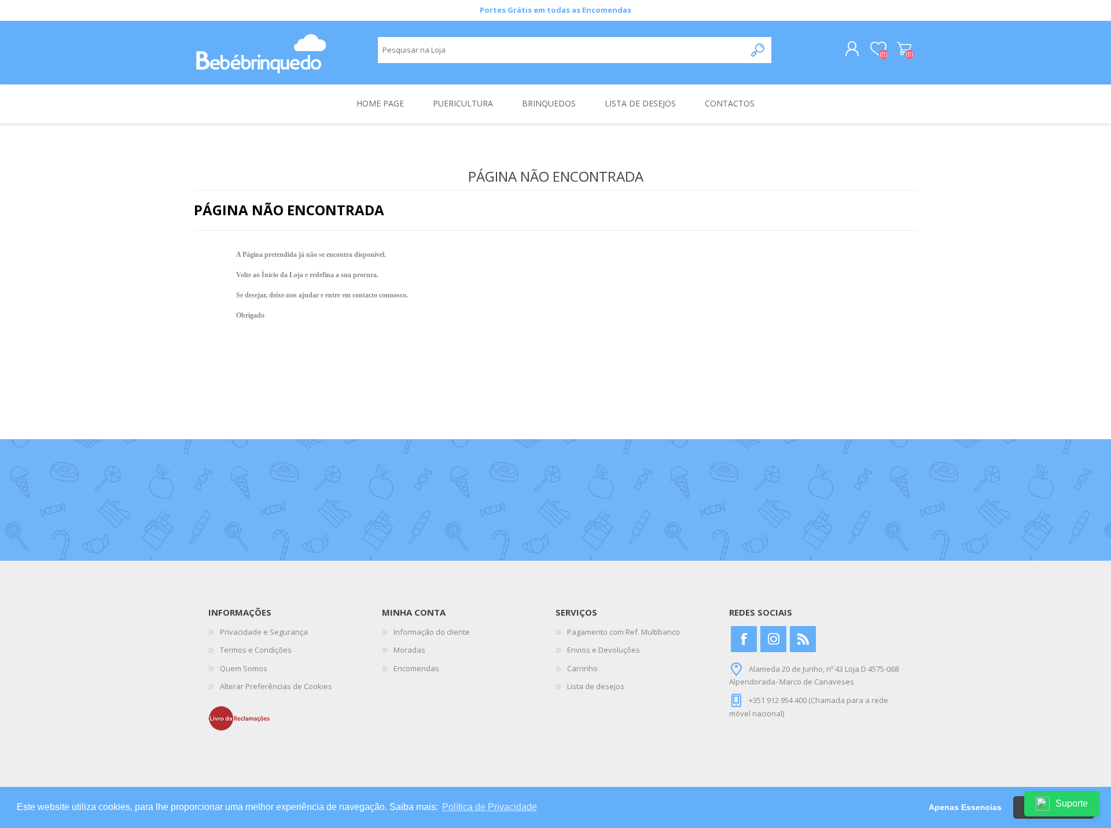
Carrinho (904, 49)
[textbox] (561, 50)
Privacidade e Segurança (264, 632)
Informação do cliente (431, 632)
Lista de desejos (595, 686)
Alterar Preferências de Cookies (276, 686)
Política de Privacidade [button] (489, 807)
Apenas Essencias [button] (965, 807)
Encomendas (416, 668)
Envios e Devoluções (603, 650)
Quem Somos (243, 668)
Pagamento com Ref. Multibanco (623, 632)
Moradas (409, 650)
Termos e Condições (256, 650)
